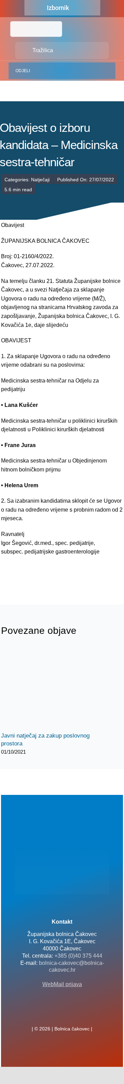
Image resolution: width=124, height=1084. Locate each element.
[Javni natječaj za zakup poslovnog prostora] (52, 688)
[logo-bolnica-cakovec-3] (35, 572)
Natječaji (40, 179)
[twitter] (62, 1013)
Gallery (59, 688)
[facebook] (51, 1013)
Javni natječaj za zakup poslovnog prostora (47, 688)
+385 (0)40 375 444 (78, 956)
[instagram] (73, 1013)
